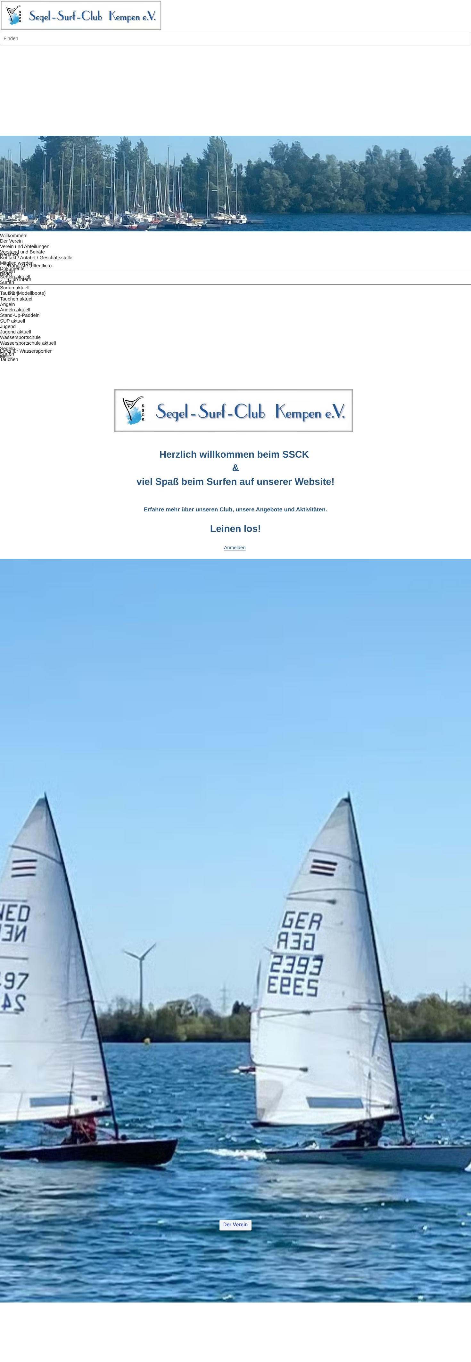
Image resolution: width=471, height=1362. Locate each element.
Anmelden (235, 547)
